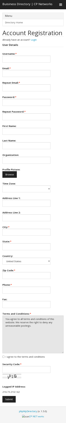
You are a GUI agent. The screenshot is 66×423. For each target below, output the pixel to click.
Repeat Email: (11, 82)
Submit (9, 399)
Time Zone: (9, 183)
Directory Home (14, 22)
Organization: (10, 155)
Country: (7, 256)
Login (34, 39)
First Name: (9, 126)
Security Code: (11, 364)
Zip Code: (8, 270)
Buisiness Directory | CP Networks (27, 4)
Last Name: (9, 140)
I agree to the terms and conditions (25, 356)
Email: (6, 68)
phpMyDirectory (28, 411)
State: (6, 241)
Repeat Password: (13, 111)
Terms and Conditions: (16, 313)
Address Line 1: (11, 198)
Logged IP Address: (14, 386)
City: (5, 227)
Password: (9, 97)
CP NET (36, 416)
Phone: (7, 284)
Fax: (4, 299)
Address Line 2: (11, 212)
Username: (9, 53)
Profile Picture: (11, 169)
